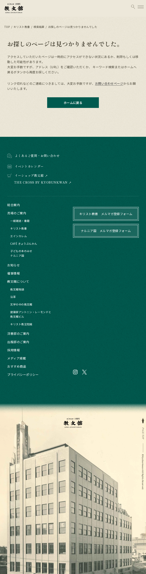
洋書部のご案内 (18, 333)
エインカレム (18, 236)
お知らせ (13, 265)
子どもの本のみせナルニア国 (21, 253)
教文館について (18, 281)
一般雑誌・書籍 (19, 221)
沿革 (13, 297)
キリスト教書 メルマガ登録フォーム (106, 213)
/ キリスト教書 (20, 27)
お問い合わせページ (109, 83)
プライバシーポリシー (23, 374)
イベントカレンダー (29, 166)
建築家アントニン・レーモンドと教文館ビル (30, 314)
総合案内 (13, 205)
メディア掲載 (16, 358)
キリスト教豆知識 (21, 324)
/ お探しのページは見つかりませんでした (71, 27)
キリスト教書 (18, 228)
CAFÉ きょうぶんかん (23, 243)
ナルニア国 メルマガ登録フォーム (106, 230)
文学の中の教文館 (21, 304)
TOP (7, 27)
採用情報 (13, 350)
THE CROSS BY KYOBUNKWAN (40, 182)
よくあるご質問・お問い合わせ (37, 155)
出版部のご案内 (18, 342)
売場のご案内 (16, 213)
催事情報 (13, 273)
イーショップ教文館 (29, 175)
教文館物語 (17, 289)
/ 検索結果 (37, 27)
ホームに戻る (73, 102)
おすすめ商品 (16, 366)
